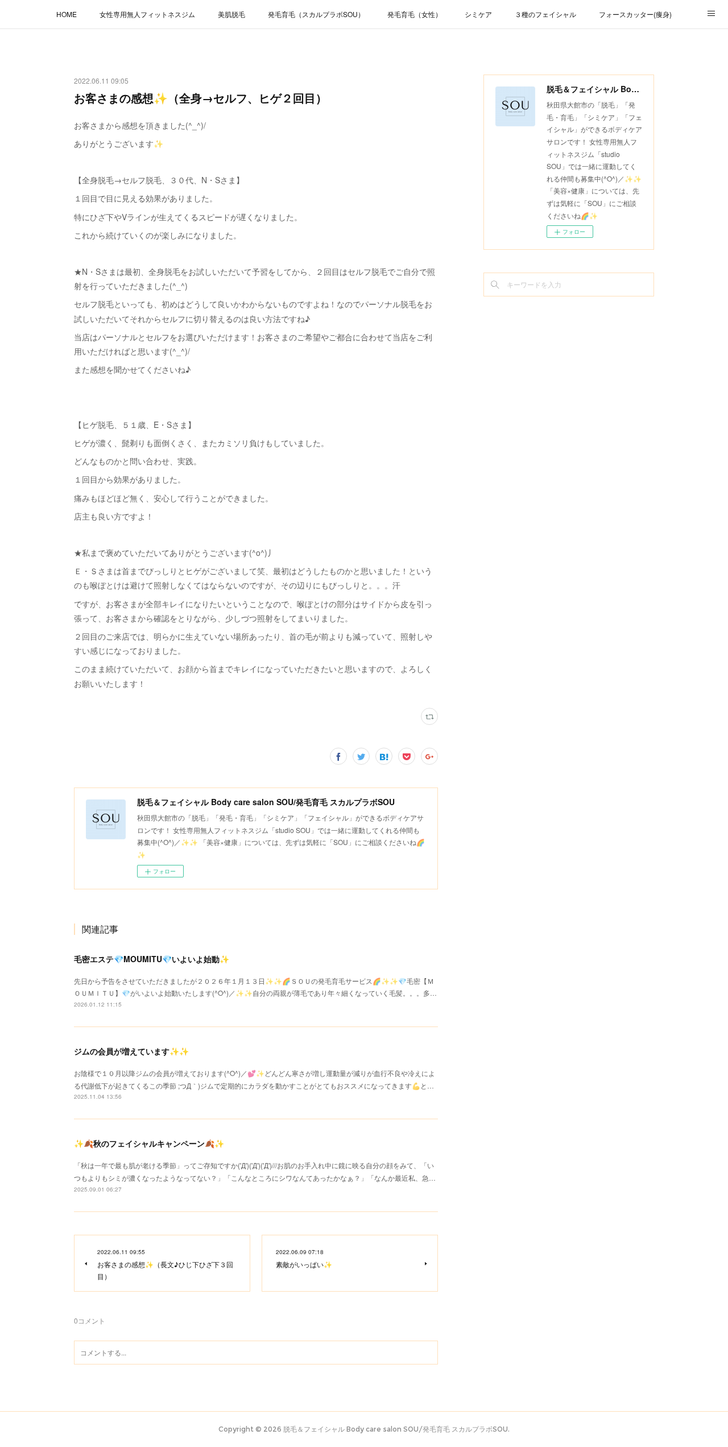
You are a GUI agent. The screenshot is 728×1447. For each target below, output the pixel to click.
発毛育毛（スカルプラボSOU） (316, 14)
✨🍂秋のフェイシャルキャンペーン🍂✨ (149, 1143)
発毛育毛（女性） (414, 14)
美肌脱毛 (231, 14)
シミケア (478, 14)
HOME (66, 14)
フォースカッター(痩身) (635, 14)
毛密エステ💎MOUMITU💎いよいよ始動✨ (151, 958)
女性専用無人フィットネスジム (147, 14)
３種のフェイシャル (545, 14)
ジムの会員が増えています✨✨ (131, 1051)
